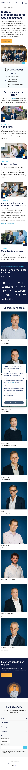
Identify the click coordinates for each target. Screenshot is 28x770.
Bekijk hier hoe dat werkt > (7, 223)
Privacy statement (10, 382)
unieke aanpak (12, 98)
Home (2, 7)
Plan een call (18, 2)
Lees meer (14, 73)
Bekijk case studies (6, 276)
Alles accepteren (14, 402)
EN (15, 765)
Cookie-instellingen (14, 398)
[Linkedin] (23, 763)
